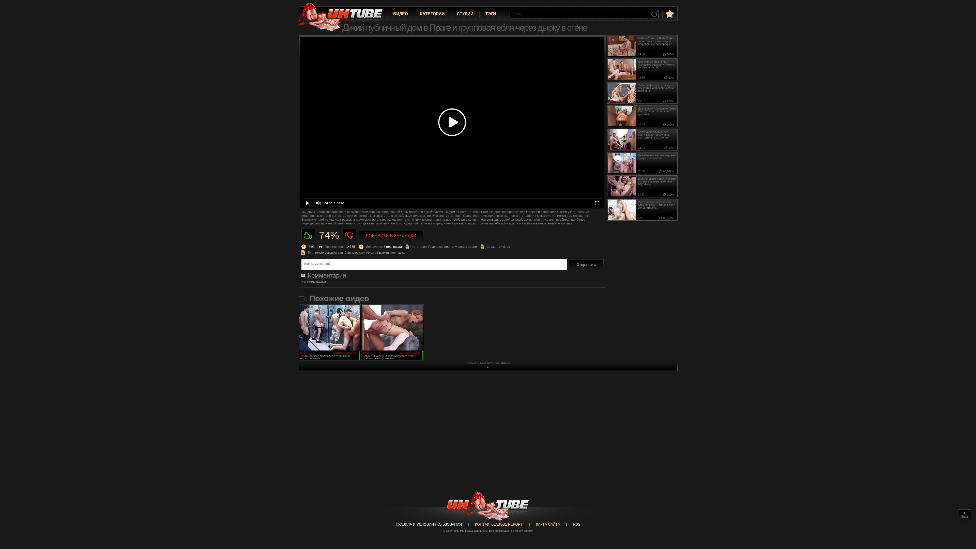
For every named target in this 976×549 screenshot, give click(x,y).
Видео (400, 14)
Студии (465, 14)
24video (504, 247)
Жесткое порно (466, 247)
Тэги (490, 14)
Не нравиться (349, 235)
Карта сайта (548, 524)
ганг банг (344, 252)
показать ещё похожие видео (488, 362)
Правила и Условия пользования (429, 524)
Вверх (964, 515)
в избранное (669, 13)
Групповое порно (440, 247)
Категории (432, 14)
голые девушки (326, 252)
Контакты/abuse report (499, 524)
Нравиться (308, 235)
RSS (576, 524)
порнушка (397, 252)
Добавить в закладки (390, 235)
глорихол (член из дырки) (370, 252)
